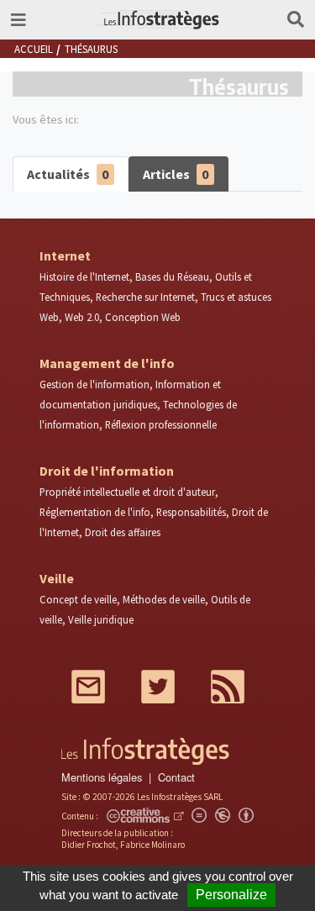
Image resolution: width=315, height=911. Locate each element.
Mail (88, 686)
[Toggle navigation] (18, 19)
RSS (227, 686)
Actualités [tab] (67, 174)
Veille (56, 578)
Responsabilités (191, 512)
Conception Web (143, 317)
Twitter (158, 686)
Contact (176, 777)
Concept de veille (78, 599)
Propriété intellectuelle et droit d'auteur (127, 491)
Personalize (231, 894)
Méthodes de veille (164, 599)
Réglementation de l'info (94, 512)
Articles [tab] (175, 174)
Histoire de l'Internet (84, 276)
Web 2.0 (82, 317)
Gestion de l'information (94, 384)
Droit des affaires (122, 532)
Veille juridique (101, 619)
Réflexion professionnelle (161, 424)
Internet (65, 255)
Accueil (33, 48)
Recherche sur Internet (145, 296)
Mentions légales (101, 777)
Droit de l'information (106, 470)
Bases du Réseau (172, 276)
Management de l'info (107, 363)
